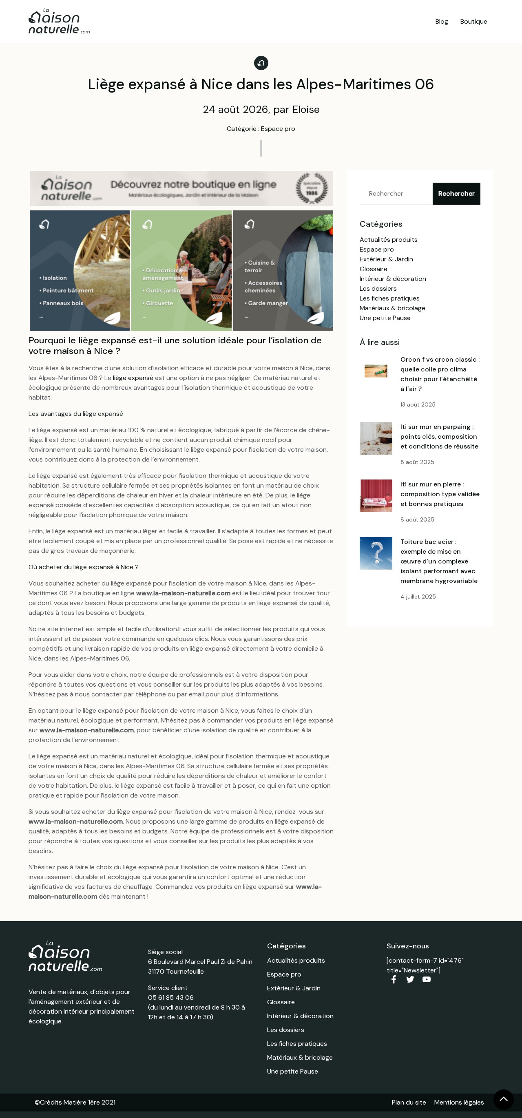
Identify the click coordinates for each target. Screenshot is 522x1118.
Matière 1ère (82, 1102)
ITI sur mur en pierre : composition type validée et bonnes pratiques (440, 494)
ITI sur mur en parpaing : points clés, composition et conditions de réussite (439, 436)
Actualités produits (389, 239)
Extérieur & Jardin (386, 259)
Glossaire (373, 269)
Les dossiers (378, 288)
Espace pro (377, 249)
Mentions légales (459, 1102)
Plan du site (409, 1102)
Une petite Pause (385, 318)
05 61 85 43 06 (171, 997)
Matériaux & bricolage (392, 308)
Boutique (473, 21)
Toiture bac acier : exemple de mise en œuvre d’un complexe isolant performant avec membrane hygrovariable (439, 561)
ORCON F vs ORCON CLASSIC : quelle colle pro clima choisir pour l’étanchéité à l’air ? (440, 374)
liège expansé (133, 377)
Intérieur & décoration (393, 278)
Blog (442, 21)
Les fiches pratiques (390, 298)
